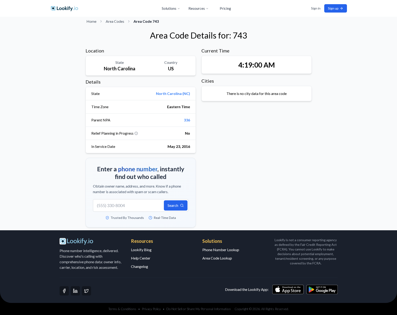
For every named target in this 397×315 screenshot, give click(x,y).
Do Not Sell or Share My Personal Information (198, 309)
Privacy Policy (151, 309)
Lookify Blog (141, 249)
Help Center (140, 258)
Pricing (225, 8)
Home (91, 21)
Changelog (139, 266)
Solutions (169, 8)
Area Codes (115, 21)
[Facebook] (64, 291)
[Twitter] (86, 291)
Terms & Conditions (122, 309)
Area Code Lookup (217, 258)
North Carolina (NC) (173, 93)
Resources (196, 8)
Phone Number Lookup (220, 249)
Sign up (333, 8)
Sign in (316, 8)
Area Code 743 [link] (146, 21)
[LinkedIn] (75, 291)
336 (187, 120)
